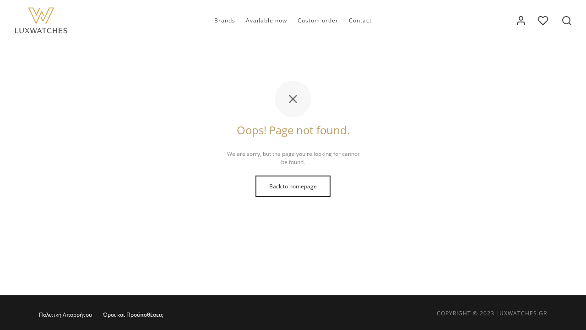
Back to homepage (293, 186)
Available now (266, 20)
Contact (360, 20)
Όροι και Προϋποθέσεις (133, 315)
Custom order (318, 20)
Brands (224, 20)
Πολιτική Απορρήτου (65, 315)
